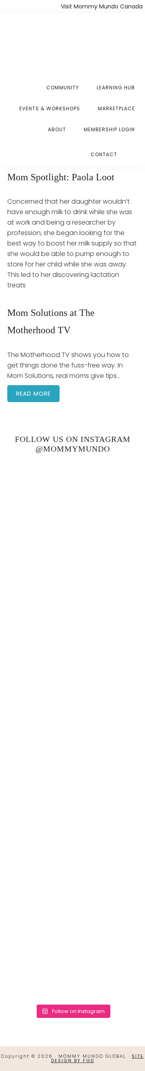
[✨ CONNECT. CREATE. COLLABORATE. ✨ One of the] (72, 575)
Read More (33, 394)
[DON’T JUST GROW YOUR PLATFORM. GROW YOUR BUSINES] (72, 884)
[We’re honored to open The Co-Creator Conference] (72, 498)
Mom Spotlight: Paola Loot (60, 177)
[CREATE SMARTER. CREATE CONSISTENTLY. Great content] (72, 652)
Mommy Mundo (47, 41)
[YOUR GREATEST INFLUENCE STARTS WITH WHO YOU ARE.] (72, 806)
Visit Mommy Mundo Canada (102, 6)
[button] (135, 148)
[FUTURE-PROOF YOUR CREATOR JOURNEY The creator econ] (72, 729)
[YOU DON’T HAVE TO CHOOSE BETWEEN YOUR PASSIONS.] (72, 960)
